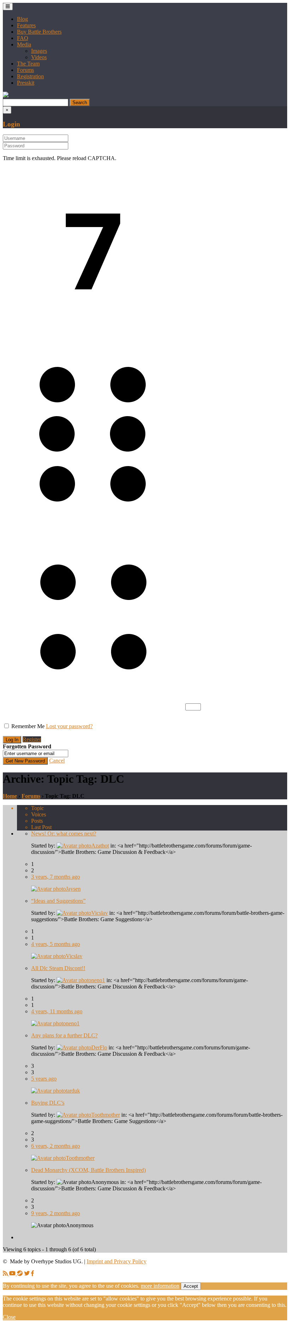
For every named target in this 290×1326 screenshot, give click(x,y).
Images (39, 51)
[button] (5, 95)
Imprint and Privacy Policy (116, 1261)
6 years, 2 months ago (55, 1146)
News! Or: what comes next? (63, 834)
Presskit (25, 83)
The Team (28, 64)
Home (10, 796)
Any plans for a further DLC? (64, 1035)
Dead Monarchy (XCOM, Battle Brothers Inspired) (88, 1170)
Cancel (57, 761)
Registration (30, 76)
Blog (22, 19)
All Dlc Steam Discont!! (58, 968)
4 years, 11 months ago (56, 1011)
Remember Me (28, 726)
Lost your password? (69, 726)
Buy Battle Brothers (39, 32)
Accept (191, 1286)
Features (26, 25)
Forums (25, 70)
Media (24, 44)
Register (32, 739)
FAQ (22, 38)
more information (160, 1286)
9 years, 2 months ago (55, 1213)
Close (9, 1317)
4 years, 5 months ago (55, 944)
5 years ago (44, 1079)
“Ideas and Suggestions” (58, 901)
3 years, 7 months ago (55, 877)
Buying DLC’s (47, 1103)
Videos (39, 57)
